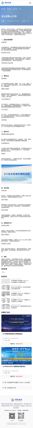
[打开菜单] (30, 3)
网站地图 (19, 410)
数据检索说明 (26, 410)
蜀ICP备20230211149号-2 (10, 410)
